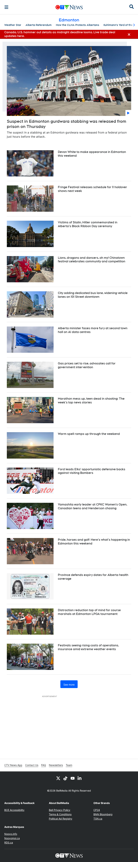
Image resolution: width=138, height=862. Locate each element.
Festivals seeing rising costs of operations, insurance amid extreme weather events (88, 647)
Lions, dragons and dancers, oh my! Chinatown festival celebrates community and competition (91, 259)
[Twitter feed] (58, 778)
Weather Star (12, 25)
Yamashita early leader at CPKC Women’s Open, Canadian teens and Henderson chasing (92, 506)
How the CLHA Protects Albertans (77, 25)
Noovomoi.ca (12, 838)
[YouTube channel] (72, 778)
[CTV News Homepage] (69, 7)
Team (69, 765)
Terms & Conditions (60, 814)
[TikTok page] (65, 778)
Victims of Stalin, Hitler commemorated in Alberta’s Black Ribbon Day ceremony (87, 224)
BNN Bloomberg (102, 814)
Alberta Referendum (39, 25)
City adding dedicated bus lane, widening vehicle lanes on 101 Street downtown (93, 294)
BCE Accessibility (14, 810)
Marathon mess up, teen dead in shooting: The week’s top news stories (91, 400)
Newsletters (56, 765)
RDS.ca (8, 842)
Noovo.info (10, 833)
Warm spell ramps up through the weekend (89, 434)
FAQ (43, 765)
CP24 (96, 810)
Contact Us (31, 765)
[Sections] (6, 7)
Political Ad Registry (60, 818)
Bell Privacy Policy (59, 810)
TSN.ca (97, 818)
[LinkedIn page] (80, 778)
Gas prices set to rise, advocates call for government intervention (87, 365)
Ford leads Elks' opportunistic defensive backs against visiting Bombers (91, 471)
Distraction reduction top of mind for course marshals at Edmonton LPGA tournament (89, 612)
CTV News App (13, 765)
